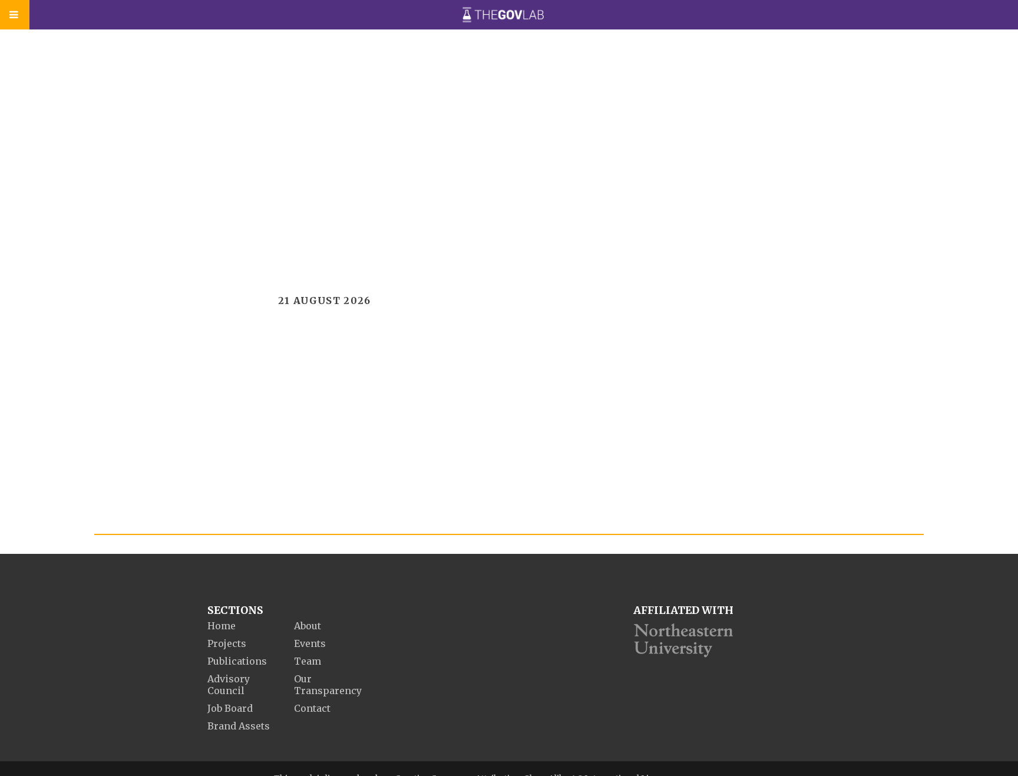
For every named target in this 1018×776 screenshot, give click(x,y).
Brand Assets (238, 726)
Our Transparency (328, 684)
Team (307, 661)
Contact (312, 708)
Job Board (230, 708)
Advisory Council (228, 684)
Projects (226, 643)
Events (310, 643)
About (307, 626)
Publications (237, 661)
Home (221, 626)
